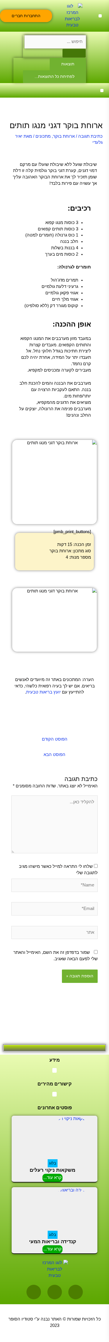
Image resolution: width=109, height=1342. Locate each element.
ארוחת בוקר (64, 136)
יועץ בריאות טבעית (43, 692)
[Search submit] (74, 53)
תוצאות (67, 64)
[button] (100, 15)
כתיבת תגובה (90, 136)
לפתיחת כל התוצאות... (54, 76)
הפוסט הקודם (54, 739)
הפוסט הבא (54, 754)
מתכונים (43, 136)
